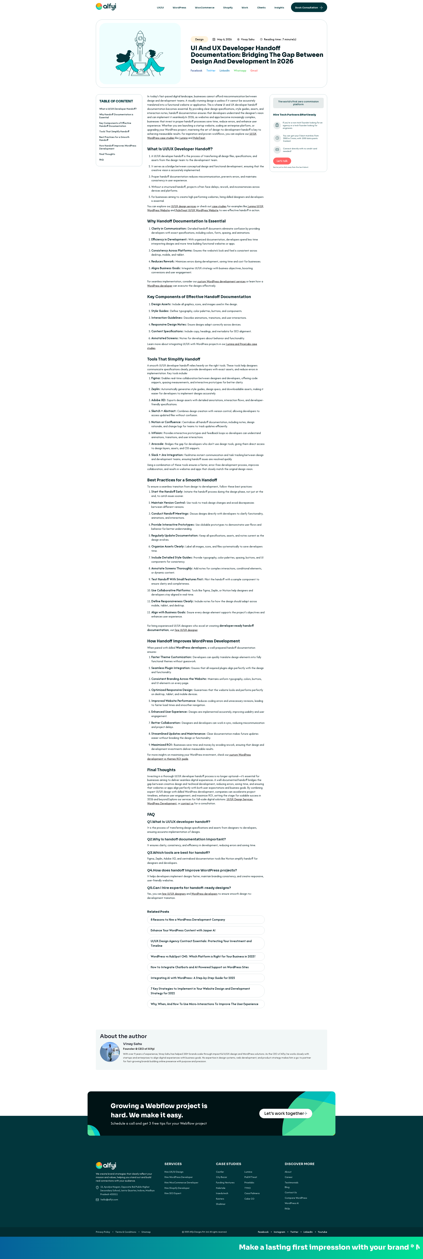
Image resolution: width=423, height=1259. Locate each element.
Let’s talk (282, 161)
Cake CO (249, 1198)
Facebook (196, 70)
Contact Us (291, 1192)
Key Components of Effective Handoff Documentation (115, 124)
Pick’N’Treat (250, 1177)
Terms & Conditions (125, 1231)
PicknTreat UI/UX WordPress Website (196, 210)
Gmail (254, 70)
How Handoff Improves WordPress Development (117, 147)
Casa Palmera (252, 1193)
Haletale (220, 1188)
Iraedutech (222, 1193)
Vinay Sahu (247, 39)
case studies (219, 206)
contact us (186, 803)
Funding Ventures (225, 1182)
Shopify (228, 7)
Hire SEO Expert (172, 1193)
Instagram (279, 1231)
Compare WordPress (296, 1197)
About (288, 1171)
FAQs (287, 1208)
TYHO (247, 1188)
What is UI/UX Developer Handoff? (118, 108)
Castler (220, 1171)
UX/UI (160, 7)
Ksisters (220, 1198)
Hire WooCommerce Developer (181, 1182)
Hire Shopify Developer (177, 1188)
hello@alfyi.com (109, 1199)
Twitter (210, 70)
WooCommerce (204, 7)
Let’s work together (284, 1113)
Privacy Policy (103, 1231)
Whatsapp (240, 70)
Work (245, 7)
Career (288, 1177)
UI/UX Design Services (239, 799)
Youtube (322, 1231)
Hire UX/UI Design (173, 1171)
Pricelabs (249, 1182)
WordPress (179, 7)
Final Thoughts (107, 154)
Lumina (248, 1171)
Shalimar (220, 1204)
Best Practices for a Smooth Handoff (114, 138)
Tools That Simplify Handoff (114, 131)
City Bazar (221, 1177)
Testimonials (291, 1182)
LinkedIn (225, 70)
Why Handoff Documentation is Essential (116, 116)
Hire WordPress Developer (178, 1177)
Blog (287, 1187)
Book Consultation (306, 7)
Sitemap (146, 1231)
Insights (279, 7)
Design (199, 39)
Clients (261, 7)
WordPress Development (162, 803)
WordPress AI (292, 1203)
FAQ (101, 159)
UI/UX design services (183, 206)
